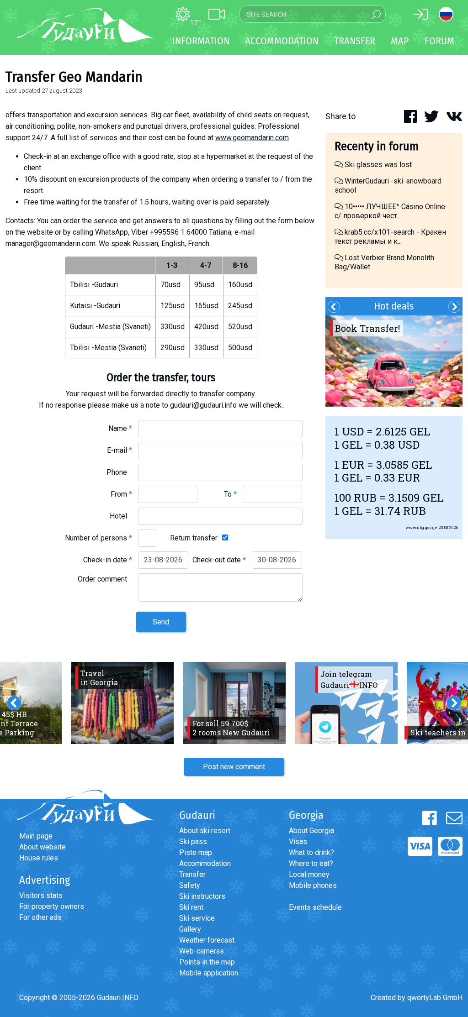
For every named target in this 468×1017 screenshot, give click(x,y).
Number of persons (98, 538)
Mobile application (208, 973)
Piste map (195, 852)
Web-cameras (201, 951)
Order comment (105, 579)
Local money (309, 874)
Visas (298, 841)
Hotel (121, 516)
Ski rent (191, 907)
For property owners (51, 906)
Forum (439, 41)
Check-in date (107, 560)
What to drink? (311, 852)
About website (42, 847)
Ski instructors (202, 896)
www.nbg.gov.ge (421, 527)
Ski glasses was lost (377, 164)
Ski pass (193, 841)
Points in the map (207, 962)
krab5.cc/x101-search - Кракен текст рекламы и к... (390, 237)
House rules (38, 858)
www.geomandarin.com (252, 137)
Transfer (192, 874)
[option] (394, 361)
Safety (189, 885)
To (230, 494)
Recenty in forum (377, 146)
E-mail (119, 450)
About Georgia (311, 830)
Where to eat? (311, 863)
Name (120, 428)
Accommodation (205, 863)
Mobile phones (313, 885)
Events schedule (315, 907)
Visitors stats (41, 895)
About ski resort (204, 830)
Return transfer (194, 538)
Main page (36, 836)
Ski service (197, 918)
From (121, 494)
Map (400, 41)
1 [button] (424, 403)
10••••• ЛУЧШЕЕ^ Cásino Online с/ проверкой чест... (390, 211)
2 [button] (432, 403)
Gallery (190, 929)
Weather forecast (206, 940)
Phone (119, 472)
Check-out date (219, 560)
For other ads (40, 917)
